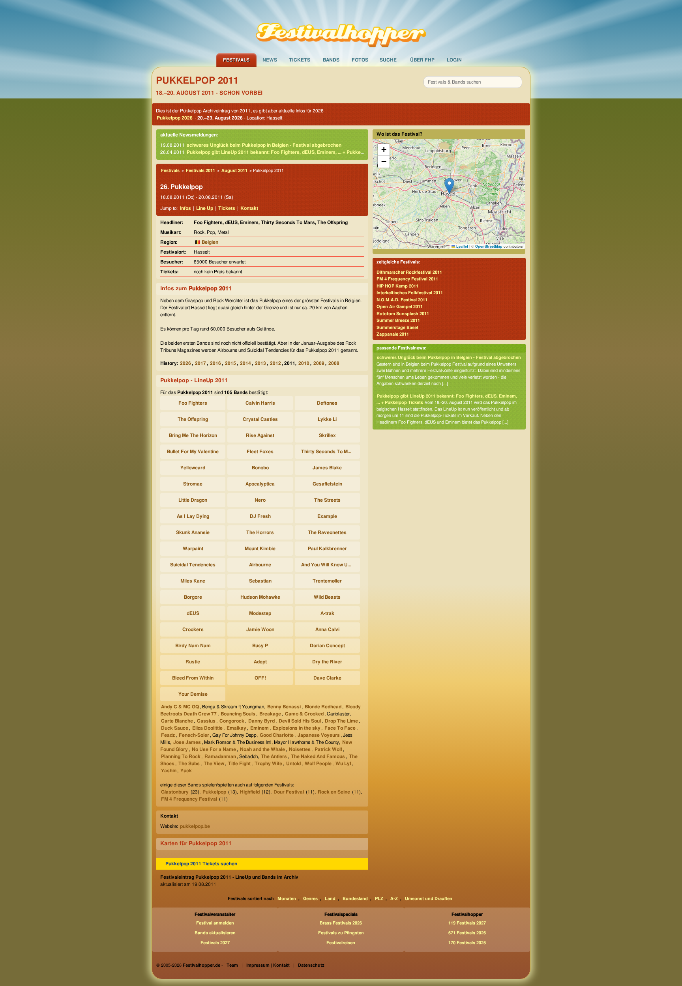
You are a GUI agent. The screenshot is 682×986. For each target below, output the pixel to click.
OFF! (260, 678)
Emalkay (236, 728)
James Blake (327, 467)
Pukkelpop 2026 (175, 118)
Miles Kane (192, 581)
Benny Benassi (284, 706)
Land (330, 898)
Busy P (260, 645)
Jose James (187, 742)
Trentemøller (327, 581)
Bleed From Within (193, 678)
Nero (260, 500)
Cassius (206, 721)
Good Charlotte (277, 735)
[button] (449, 186)
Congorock (231, 721)
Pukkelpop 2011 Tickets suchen (201, 863)
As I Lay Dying (193, 516)
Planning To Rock (180, 756)
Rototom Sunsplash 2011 (403, 314)
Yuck (186, 770)
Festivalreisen (340, 943)
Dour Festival (289, 792)
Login (454, 60)
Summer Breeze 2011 (398, 320)
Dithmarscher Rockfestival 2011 (409, 272)
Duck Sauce (174, 728)
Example (327, 516)
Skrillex (327, 435)
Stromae (192, 484)
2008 (333, 363)
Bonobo (260, 467)
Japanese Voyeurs (319, 735)
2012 (275, 363)
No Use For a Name (214, 749)
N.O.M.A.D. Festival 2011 (402, 300)
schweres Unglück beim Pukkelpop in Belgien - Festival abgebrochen (264, 145)
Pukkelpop (214, 792)
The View (214, 763)
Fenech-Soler (194, 735)
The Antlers (274, 756)
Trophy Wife (268, 763)
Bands (331, 60)
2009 (318, 363)
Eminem (259, 728)
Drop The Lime (341, 721)
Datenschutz (311, 965)
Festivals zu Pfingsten (341, 933)
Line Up (204, 208)
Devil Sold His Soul (300, 721)
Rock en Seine (334, 792)
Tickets (299, 60)
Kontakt (249, 208)
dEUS (193, 613)
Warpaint (193, 548)
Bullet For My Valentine (193, 451)
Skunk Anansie (193, 532)
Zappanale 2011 (393, 334)
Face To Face (340, 728)
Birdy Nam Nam (193, 645)
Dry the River (327, 661)
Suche (388, 60)
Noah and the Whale (262, 749)
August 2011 (234, 170)
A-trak (327, 613)
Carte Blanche (177, 721)
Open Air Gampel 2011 (400, 306)
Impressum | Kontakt (268, 965)
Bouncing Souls (238, 713)
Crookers (193, 629)
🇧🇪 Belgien (206, 242)
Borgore (193, 597)
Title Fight (239, 763)
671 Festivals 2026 (467, 933)
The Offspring (193, 419)
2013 (260, 363)
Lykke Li (327, 419)
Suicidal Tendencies (192, 564)
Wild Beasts (327, 597)
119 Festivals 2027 (467, 923)
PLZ (379, 898)
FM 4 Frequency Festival (189, 799)
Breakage (270, 713)
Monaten (286, 898)
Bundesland (355, 898)
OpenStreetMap (488, 246)
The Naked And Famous (318, 756)
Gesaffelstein (327, 484)
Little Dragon (192, 500)
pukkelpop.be (195, 826)
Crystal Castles (260, 419)
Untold (293, 763)
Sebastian (260, 581)
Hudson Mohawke (260, 597)
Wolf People (318, 763)
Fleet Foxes (260, 451)
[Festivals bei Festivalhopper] (341, 26)
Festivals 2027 (215, 943)
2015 (230, 363)
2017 (200, 363)
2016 (215, 363)
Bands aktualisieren (215, 933)
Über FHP (422, 60)
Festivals (236, 60)
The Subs (189, 763)
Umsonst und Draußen (428, 898)
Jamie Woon (260, 629)
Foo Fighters (192, 403)
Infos (185, 208)
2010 (303, 363)
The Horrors (260, 532)
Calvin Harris (260, 403)
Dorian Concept (327, 645)
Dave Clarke (327, 678)
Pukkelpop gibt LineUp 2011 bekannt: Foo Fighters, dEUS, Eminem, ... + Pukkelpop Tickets (287, 152)
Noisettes (300, 749)
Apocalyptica (260, 484)
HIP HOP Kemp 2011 (397, 286)
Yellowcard (192, 467)
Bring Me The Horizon (193, 435)
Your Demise (193, 694)
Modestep (260, 613)
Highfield (250, 792)
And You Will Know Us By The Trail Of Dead (328, 564)
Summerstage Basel (397, 327)
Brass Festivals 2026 (341, 923)
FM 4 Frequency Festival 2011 (407, 279)
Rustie (192, 661)
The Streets (327, 500)
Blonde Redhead (323, 706)
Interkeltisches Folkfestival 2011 (410, 293)
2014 (245, 363)
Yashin (168, 770)
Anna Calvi (327, 629)
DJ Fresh (260, 516)
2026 (185, 363)
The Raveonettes (327, 532)
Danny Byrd (261, 721)
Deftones (327, 403)
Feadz (168, 735)
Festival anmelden (215, 923)
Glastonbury (175, 792)
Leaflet (461, 246)
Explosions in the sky (296, 728)
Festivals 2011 (200, 170)
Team (232, 965)
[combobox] (472, 82)
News (269, 60)
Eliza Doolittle (207, 728)
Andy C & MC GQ (180, 706)
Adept (260, 661)
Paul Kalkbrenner (327, 548)
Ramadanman (220, 756)
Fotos (360, 60)
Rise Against (260, 435)
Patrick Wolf (328, 749)
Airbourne (260, 564)
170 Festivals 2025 (467, 943)
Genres (310, 898)
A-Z (394, 898)
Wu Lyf (343, 763)
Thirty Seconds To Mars (328, 451)
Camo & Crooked (304, 713)
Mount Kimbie (260, 548)
